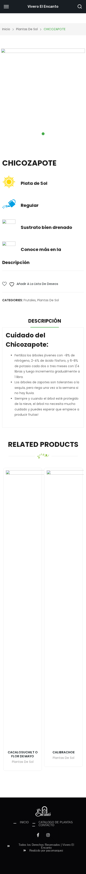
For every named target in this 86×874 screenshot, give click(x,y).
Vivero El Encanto (43, 6)
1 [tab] (43, 133)
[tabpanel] (43, 90)
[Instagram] (48, 835)
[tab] (44, 321)
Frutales (30, 300)
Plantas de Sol (48, 300)
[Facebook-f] (38, 835)
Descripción (44, 321)
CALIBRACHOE (63, 752)
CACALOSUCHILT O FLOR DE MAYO (23, 754)
